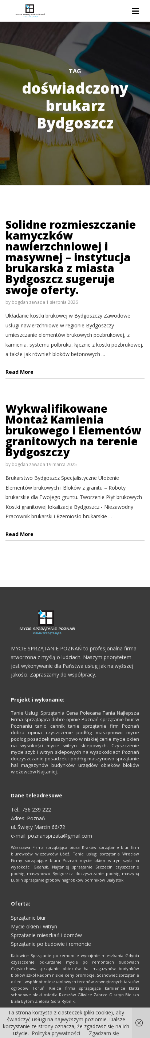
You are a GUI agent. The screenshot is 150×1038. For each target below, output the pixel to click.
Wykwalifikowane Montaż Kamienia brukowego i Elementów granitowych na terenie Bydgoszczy (73, 430)
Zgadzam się (104, 1033)
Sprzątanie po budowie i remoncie (51, 943)
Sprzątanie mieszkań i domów (46, 935)
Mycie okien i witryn (34, 926)
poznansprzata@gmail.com (60, 835)
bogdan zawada (28, 302)
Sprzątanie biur (28, 917)
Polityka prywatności (56, 1033)
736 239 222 (36, 809)
